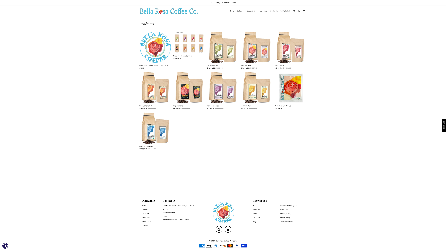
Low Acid (145, 214)
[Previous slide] (210, 47)
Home (144, 205)
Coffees (145, 210)
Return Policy (285, 217)
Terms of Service (286, 222)
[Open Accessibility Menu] (5, 246)
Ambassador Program (288, 205)
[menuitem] (231, 11)
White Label (146, 222)
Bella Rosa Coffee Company (226, 241)
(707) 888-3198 (169, 212)
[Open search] (294, 10)
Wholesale (145, 217)
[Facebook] (219, 229)
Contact (145, 225)
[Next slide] (235, 47)
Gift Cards (284, 210)
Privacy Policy (285, 214)
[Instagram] (228, 229)
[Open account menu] (299, 10)
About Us (256, 205)
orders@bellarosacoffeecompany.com (178, 219)
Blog (254, 222)
